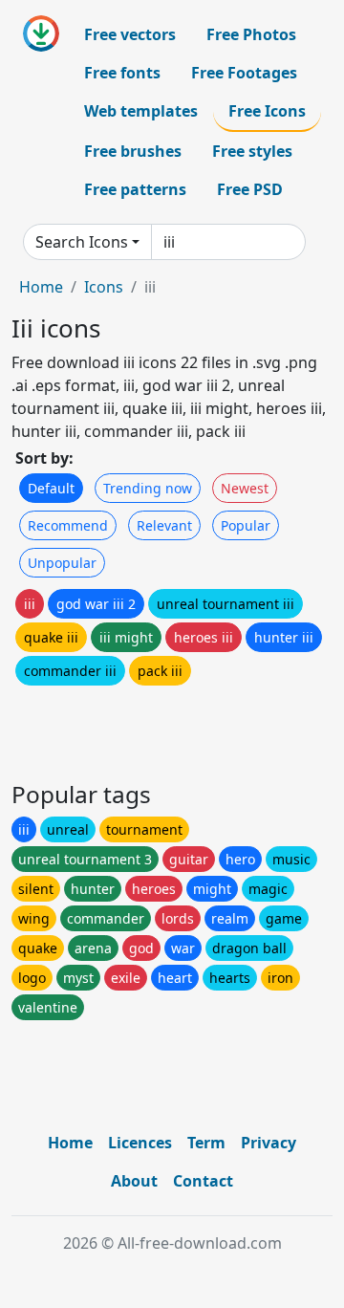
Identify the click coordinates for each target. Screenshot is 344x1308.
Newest (245, 488)
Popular (245, 525)
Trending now (147, 488)
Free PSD (250, 189)
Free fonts (122, 72)
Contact (203, 1180)
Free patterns (135, 189)
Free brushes (133, 151)
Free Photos (251, 34)
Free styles (252, 151)
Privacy (268, 1142)
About (134, 1180)
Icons (103, 286)
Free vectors (130, 34)
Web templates (141, 110)
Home (41, 286)
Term (206, 1142)
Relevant (164, 525)
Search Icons (81, 241)
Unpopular (62, 563)
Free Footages (244, 72)
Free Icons (267, 110)
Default (51, 488)
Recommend (68, 525)
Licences (140, 1142)
